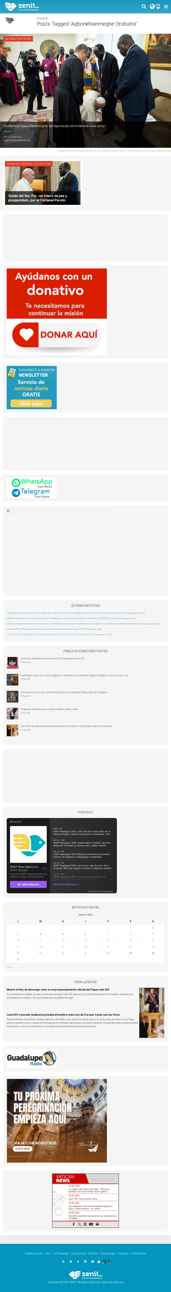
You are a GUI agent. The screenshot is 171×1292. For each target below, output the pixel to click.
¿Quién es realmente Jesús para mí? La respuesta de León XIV (52, 658)
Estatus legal (107, 1253)
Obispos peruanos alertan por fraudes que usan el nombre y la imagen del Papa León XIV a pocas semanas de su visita (69, 613)
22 (130, 947)
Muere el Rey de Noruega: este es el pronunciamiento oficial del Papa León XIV (47, 629)
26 (63, 953)
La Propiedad (60, 1253)
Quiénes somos (34, 1253)
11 (40, 940)
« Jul (9, 967)
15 (130, 940)
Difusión (93, 1253)
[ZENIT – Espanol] (48, 7)
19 (63, 947)
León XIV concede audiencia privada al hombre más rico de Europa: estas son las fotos (53, 634)
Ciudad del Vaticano (19, 163)
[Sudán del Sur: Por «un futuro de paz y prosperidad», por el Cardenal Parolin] (42, 182)
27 (85, 953)
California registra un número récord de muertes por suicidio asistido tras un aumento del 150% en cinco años (64, 618)
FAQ (48, 1253)
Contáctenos (138, 1253)
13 (85, 940)
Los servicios (78, 1253)
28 (108, 953)
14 (108, 940)
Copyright (123, 1253)
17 (18, 947)
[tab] (69, 1178)
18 (40, 947)
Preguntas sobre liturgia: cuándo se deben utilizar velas (49, 709)
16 (153, 940)
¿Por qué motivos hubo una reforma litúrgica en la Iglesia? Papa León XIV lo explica (63, 692)
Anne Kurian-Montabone (16, 140)
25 (40, 953)
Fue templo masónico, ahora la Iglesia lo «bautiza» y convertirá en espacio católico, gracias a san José (74, 675)
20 (85, 947)
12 (63, 940)
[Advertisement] (85, 237)
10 (18, 940)
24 (18, 953)
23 (153, 947)
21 (108, 947)
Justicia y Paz (42, 163)
